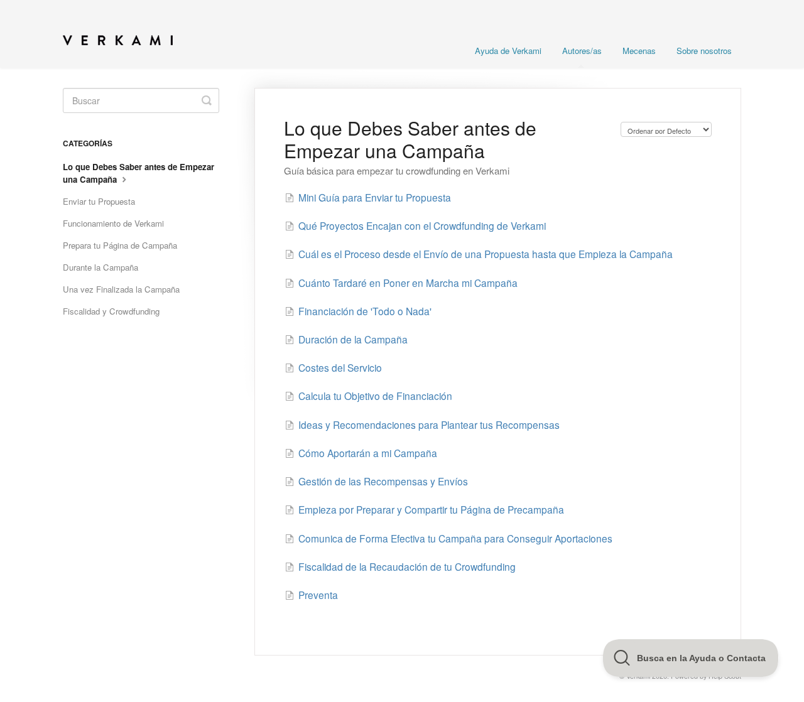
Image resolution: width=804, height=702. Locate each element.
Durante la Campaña (100, 267)
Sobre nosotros (704, 51)
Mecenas (639, 51)
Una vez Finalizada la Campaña (121, 289)
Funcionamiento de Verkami (113, 223)
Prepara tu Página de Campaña (120, 245)
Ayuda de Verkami (508, 51)
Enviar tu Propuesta (99, 201)
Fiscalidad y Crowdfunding (111, 311)
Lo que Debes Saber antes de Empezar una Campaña (138, 173)
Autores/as (582, 51)
